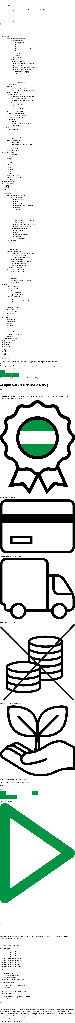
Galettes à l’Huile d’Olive (18, 109)
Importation (11, 119)
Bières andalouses (13, 130)
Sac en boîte (11, 179)
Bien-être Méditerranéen (15, 111)
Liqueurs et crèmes (13, 132)
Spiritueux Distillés (16, 148)
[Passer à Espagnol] (7, 186)
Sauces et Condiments (18, 117)
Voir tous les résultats (9, 375)
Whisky (13, 134)
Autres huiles (11, 157)
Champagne (11, 165)
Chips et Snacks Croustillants (20, 88)
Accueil (2, 378)
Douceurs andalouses (14, 94)
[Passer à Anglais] (7, 188)
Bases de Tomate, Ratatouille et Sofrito (27, 68)
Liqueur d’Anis (15, 142)
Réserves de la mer (17, 41)
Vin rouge (10, 167)
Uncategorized (10, 378)
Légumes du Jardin (20, 65)
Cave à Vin (7, 161)
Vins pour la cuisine (13, 175)
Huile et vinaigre (9, 153)
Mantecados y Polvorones (19, 107)
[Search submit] (2, 371)
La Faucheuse (19, 74)
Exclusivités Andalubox (10, 182)
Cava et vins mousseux (14, 177)
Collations (10, 86)
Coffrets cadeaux (9, 184)
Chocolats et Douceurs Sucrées (21, 123)
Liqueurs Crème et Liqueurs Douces (22, 144)
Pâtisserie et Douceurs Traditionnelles (22, 97)
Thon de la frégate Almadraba (24, 49)
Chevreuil (17, 55)
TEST (1, 786)
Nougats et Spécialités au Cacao (21, 105)
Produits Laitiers (12, 84)
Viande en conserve (17, 59)
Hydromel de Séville (13, 150)
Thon (16, 45)
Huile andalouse (12, 155)
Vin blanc (10, 169)
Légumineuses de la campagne (20, 72)
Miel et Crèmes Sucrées (18, 99)
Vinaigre (9, 159)
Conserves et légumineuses (16, 39)
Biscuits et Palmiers (17, 103)
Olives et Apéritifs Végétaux (23, 70)
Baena (17, 76)
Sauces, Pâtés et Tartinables (16, 113)
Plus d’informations (6, 801)
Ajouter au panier (8, 797)
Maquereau (18, 47)
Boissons (6, 128)
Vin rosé (9, 171)
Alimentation (8, 36)
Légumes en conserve (18, 61)
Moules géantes (20, 43)
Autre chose (18, 57)
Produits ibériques (12, 92)
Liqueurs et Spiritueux (17, 138)
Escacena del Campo (21, 78)
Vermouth (10, 173)
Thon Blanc (18, 51)
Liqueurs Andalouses (13, 140)
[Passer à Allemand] (7, 190)
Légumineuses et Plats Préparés (24, 63)
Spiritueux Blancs (16, 136)
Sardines (17, 53)
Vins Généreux (11, 163)
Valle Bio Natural (20, 82)
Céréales (14, 121)
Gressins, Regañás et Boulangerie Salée (23, 90)
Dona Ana (18, 80)
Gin (12, 146)
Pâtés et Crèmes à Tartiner (19, 115)
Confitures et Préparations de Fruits (22, 101)
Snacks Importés (16, 126)
